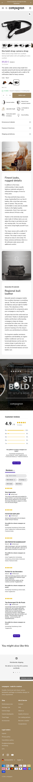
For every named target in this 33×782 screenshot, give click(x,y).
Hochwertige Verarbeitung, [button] (11, 527)
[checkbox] (9, 484)
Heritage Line (6, 707)
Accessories (6, 720)
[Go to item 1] (4, 45)
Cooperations (22, 724)
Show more (16, 635)
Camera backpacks (8, 714)
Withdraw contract (26, 678)
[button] (16, 430)
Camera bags (6, 711)
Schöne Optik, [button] (21, 527)
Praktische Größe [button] (9, 531)
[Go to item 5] (27, 45)
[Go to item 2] (10, 45)
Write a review (16, 463)
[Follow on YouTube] (12, 755)
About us (21, 711)
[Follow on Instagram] (8, 755)
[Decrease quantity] (3, 95)
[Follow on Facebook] (3, 755)
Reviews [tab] (10, 470)
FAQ (19, 707)
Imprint (4, 733)
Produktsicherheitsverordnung (8, 744)
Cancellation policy (8, 740)
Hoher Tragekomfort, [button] (10, 529)
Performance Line (7, 704)
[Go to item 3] (16, 45)
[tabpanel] (16, 556)
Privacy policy (6, 737)
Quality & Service (23, 714)
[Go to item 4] (22, 45)
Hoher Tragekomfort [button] (10, 591)
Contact (20, 704)
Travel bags (5, 717)
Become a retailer (23, 720)
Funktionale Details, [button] (20, 529)
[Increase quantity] (10, 95)
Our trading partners (24, 717)
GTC (3, 749)
